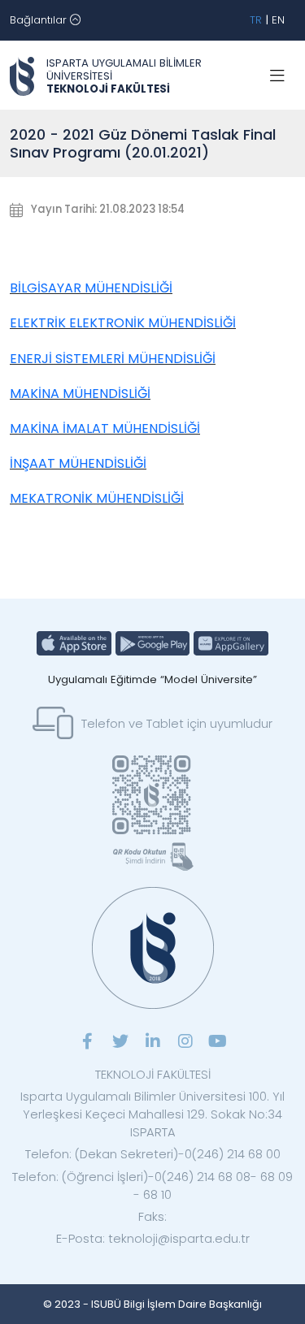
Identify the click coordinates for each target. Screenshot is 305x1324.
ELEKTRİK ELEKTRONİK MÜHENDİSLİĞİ (123, 323)
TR (256, 20)
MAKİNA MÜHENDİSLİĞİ (80, 393)
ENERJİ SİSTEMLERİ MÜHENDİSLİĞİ (113, 358)
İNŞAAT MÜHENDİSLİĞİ (78, 463)
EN (278, 20)
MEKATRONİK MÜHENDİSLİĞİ (97, 498)
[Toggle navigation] (277, 76)
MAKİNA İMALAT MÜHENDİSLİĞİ (105, 428)
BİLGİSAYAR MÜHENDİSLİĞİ (91, 288)
